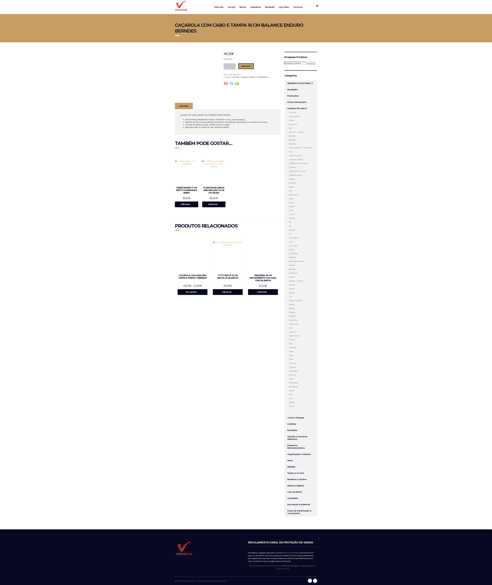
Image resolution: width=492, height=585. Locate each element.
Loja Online (284, 7)
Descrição (183, 106)
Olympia (292, 285)
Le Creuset (293, 245)
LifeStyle (292, 257)
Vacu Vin (292, 375)
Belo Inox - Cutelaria (296, 132)
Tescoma (292, 363)
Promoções (293, 96)
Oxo (290, 296)
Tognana (292, 367)
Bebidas (291, 467)
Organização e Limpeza (299, 454)
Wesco (291, 390)
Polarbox (292, 316)
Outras (291, 406)
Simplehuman (294, 336)
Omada (292, 289)
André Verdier (294, 116)
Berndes (236, 77)
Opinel (291, 292)
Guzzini (292, 214)
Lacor (291, 242)
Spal (290, 343)
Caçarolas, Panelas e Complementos (254, 77)
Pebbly (291, 304)
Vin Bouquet (293, 383)
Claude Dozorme (295, 155)
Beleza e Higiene (295, 486)
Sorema (292, 340)
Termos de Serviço (307, 566)
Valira (291, 379)
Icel (290, 226)
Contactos (298, 7)
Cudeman (292, 167)
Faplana (292, 206)
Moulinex (292, 269)
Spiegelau (293, 347)
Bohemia (292, 140)
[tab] (184, 106)
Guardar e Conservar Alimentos (297, 437)
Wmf (291, 394)
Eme (290, 191)
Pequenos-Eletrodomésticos (296, 446)
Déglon (291, 187)
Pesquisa (311, 63)
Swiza (291, 355)
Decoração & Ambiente (298, 504)
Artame (292, 120)
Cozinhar (291, 424)
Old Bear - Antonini (296, 281)
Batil (290, 128)
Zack (291, 398)
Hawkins (292, 218)
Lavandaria (292, 498)
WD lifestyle (293, 386)
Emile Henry (293, 195)
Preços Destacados (296, 102)
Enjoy (291, 198)
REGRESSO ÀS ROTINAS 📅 (300, 83)
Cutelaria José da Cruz (297, 171)
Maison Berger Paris (297, 261)
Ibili (290, 222)
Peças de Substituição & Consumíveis (299, 512)
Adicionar (246, 66)
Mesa (290, 460)
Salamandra (294, 324)
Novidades (270, 7)
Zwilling (292, 402)
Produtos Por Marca (297, 108)
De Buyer (292, 183)
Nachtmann (293, 273)
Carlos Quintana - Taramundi (300, 148)
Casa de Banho (294, 492)
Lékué (291, 249)
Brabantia (293, 144)
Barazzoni (293, 124)
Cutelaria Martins (295, 175)
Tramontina (293, 371)
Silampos (292, 332)
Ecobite (223, 581)
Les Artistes (293, 253)
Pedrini (291, 308)
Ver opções (191, 292)
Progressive (293, 320)
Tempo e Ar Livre (295, 473)
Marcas (242, 7)
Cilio (290, 151)
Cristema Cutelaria (296, 159)
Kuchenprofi (294, 238)
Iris (290, 234)
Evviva (291, 202)
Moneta (292, 265)
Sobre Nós (219, 7)
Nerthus (292, 277)
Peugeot (292, 312)
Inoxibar (292, 230)
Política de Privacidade (290, 566)
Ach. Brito (292, 112)
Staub (291, 351)
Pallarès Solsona (295, 300)
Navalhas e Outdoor (297, 479)
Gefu (291, 210)
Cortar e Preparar (295, 418)
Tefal (291, 359)
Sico (290, 328)
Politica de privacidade (291, 553)
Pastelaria (292, 430)
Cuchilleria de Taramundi (298, 163)
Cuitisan (292, 179)
